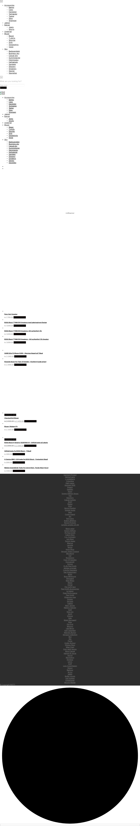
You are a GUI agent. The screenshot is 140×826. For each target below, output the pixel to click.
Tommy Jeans (70, 541)
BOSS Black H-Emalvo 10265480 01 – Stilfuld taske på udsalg (26, 442)
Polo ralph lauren (70, 649)
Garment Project (70, 475)
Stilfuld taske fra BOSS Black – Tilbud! (17, 451)
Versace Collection (70, 635)
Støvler (12, 71)
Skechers (70, 498)
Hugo (70, 491)
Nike (70, 622)
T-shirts (12, 38)
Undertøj (8, 31)
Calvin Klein (70, 535)
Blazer (11, 36)
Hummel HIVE (70, 485)
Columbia (70, 481)
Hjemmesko (13, 60)
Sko (6, 49)
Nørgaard (70, 578)
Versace (70, 601)
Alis (70, 639)
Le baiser (70, 591)
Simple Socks (70, 510)
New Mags (70, 580)
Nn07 (70, 502)
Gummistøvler (14, 58)
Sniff (70, 664)
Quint (70, 614)
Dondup (70, 660)
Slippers (12, 66)
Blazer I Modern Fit (11, 426)
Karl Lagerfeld (70, 630)
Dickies (70, 599)
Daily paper (70, 483)
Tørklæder (13, 14)
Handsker (13, 12)
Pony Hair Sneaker (10, 314)
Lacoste (70, 545)
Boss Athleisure (70, 576)
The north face (70, 587)
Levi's (70, 662)
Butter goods (70, 676)
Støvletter (13, 73)
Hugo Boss (70, 549)
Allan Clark (70, 647)
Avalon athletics (70, 521)
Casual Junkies (70, 500)
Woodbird (70, 553)
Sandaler (12, 64)
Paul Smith (70, 595)
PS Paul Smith (70, 533)
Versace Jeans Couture (70, 551)
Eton (70, 506)
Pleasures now (70, 597)
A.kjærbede (70, 680)
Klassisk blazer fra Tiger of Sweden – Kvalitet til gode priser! (25, 362)
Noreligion (70, 558)
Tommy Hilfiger (70, 531)
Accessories (9, 5)
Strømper (13, 20)
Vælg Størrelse (20, 317)
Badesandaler (14, 51)
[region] (70, 234)
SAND (70, 674)
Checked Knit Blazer (11, 418)
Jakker (7, 23)
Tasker (11, 16)
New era (70, 612)
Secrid (70, 655)
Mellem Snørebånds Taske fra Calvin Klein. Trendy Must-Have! (26, 468)
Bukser (7, 25)
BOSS (70, 574)
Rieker (70, 504)
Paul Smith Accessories (70, 589)
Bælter (11, 7)
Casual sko (13, 56)
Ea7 (70, 556)
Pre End (70, 624)
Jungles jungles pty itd (70, 525)
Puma (70, 641)
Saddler (70, 489)
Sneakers (12, 69)
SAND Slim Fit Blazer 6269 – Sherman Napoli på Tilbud (23, 353)
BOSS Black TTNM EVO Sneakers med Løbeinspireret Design (25, 322)
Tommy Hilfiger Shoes (70, 493)
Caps (11, 10)
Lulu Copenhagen (70, 666)
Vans (70, 512)
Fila (70, 496)
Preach (70, 487)
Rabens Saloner (70, 608)
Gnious (70, 564)
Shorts (11, 29)
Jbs (70, 516)
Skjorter (12, 40)
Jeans (11, 27)
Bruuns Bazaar (70, 682)
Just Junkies (70, 678)
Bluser (6, 34)
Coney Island (70, 514)
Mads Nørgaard (70, 620)
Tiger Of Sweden (70, 560)
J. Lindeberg (70, 479)
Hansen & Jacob (70, 653)
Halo (70, 618)
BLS (70, 637)
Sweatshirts (13, 45)
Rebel (70, 583)
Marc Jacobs (70, 605)
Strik (11, 42)
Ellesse (70, 616)
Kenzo (70, 547)
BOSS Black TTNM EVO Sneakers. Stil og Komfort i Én (23, 331)
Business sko (14, 53)
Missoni (70, 626)
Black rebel (70, 528)
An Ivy (70, 672)
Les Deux (70, 539)
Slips (11, 18)
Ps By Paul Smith (70, 566)
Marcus (70, 543)
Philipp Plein (70, 645)
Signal (70, 585)
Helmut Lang (70, 477)
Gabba (70, 603)
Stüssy (70, 668)
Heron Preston (70, 508)
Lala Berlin (70, 628)
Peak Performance (70, 593)
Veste (11, 47)
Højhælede (13, 62)
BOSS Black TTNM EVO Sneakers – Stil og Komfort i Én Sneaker (26, 339)
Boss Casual (70, 651)
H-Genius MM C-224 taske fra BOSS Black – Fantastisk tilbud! (26, 459)
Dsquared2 (70, 562)
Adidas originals (70, 568)
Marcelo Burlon (70, 632)
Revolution (70, 657)
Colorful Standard (70, 570)
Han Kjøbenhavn (70, 572)
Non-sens (70, 518)
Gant (70, 610)
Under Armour (70, 643)
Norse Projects (70, 523)
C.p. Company (70, 537)
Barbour (70, 670)
